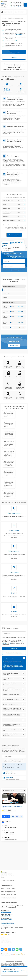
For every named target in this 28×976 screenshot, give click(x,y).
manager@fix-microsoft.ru (7, 923)
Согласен (23, 970)
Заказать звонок (14, 345)
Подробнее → (21, 306)
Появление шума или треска (5, 322)
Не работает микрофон (5, 316)
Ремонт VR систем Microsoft (8, 888)
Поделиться (2, 949)
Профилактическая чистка (8, 200)
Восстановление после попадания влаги (7, 212)
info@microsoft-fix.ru (6, 919)
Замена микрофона (6, 208)
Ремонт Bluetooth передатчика (9, 220)
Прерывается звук (6, 311)
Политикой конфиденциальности (17, 761)
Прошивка (5, 204)
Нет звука (5, 327)
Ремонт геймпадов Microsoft (8, 891)
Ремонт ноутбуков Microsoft (8, 894)
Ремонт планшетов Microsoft (8, 897)
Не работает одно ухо (5, 306)
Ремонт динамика (6, 216)
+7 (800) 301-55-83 (16, 2)
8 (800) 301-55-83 (5, 916)
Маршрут (7, 816)
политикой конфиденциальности (16, 269)
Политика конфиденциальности (14, 961)
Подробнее (14, 537)
